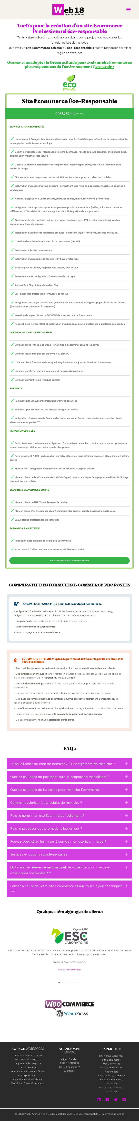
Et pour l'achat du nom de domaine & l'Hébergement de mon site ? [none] (62, 764)
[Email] (99, 1100)
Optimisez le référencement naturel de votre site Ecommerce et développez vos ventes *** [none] (60, 870)
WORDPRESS (35, 1049)
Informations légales (113, 1113)
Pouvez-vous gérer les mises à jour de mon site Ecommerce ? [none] (58, 841)
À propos (69, 1070)
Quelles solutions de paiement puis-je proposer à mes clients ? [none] (59, 777)
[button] (69, 763)
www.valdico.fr (70, 985)
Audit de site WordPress (111, 1075)
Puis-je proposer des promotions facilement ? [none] (46, 828)
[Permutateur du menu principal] (128, 9)
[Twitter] (115, 1100)
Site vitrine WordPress (111, 1055)
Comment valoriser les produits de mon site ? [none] (46, 802)
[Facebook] (107, 1100)
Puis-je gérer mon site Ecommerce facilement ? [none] (47, 815)
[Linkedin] (124, 1100)
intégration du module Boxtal (58, 677)
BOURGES (69, 1052)
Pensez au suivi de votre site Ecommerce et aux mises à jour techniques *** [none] (66, 889)
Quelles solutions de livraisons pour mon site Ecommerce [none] (55, 789)
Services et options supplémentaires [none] (38, 854)
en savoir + (104, 66)
